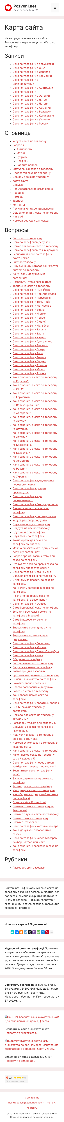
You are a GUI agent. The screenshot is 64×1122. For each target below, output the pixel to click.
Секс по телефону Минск (29, 369)
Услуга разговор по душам (30, 520)
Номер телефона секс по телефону (35, 246)
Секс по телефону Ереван (29, 357)
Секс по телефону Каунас (29, 337)
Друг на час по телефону (29, 532)
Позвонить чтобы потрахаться (32, 281)
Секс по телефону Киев (28, 655)
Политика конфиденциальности (33, 208)
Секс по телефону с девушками (33, 63)
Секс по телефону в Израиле (31, 71)
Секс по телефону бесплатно (31, 643)
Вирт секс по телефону (27, 238)
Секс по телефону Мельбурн (31, 325)
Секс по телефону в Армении (32, 107)
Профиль (22, 160)
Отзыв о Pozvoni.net (26, 822)
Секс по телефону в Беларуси (32, 111)
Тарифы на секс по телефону (31, 285)
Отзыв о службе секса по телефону (36, 814)
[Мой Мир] (43, 932)
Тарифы (18, 200)
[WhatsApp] (38, 932)
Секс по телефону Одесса (29, 603)
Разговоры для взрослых (29, 671)
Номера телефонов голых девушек (35, 250)
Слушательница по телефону (31, 524)
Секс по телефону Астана (29, 373)
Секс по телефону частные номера (35, 826)
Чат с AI (18, 216)
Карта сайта (20, 180)
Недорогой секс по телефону (31, 172)
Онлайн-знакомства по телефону (34, 679)
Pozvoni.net (25, 6)
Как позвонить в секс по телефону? (36, 750)
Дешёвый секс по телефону (31, 176)
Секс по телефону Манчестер (32, 305)
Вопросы (18, 145)
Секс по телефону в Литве (30, 99)
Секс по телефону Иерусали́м (32, 297)
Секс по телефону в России (30, 123)
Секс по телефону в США (29, 67)
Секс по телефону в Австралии (33, 87)
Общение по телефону (27, 659)
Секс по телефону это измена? (33, 571)
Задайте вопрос (27, 165)
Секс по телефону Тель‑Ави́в (31, 301)
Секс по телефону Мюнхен (30, 313)
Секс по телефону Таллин (29, 329)
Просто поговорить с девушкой (33, 687)
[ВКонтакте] (17, 932)
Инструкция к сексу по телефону (34, 790)
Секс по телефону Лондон (29, 317)
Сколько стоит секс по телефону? (34, 575)
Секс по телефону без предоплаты (35, 504)
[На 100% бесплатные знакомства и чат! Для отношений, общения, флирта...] (32, 1021)
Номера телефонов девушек (31, 242)
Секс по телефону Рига (28, 353)
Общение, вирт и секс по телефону (35, 212)
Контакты (19, 204)
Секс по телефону (24, 91)
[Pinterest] (47, 932)
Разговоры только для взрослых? (34, 722)
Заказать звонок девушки (29, 683)
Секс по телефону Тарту (28, 333)
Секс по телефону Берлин (29, 309)
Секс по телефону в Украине (31, 119)
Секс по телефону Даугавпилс (32, 341)
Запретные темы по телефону (32, 667)
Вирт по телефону (24, 262)
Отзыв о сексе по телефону (30, 818)
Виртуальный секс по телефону (33, 168)
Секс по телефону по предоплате (34, 516)
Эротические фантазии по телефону (36, 675)
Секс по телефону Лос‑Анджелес (34, 293)
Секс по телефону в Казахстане (33, 115)
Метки (21, 153)
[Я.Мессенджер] (12, 932)
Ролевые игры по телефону (30, 691)
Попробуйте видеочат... (20, 1060)
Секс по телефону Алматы (30, 365)
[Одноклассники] (21, 932)
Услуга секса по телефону (29, 141)
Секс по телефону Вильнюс (30, 345)
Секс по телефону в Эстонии (31, 95)
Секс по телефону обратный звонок (36, 702)
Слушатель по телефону (28, 536)
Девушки (18, 184)
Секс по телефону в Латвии (30, 103)
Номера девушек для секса (31, 220)
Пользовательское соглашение (33, 188)
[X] (30, 932)
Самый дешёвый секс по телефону (35, 607)
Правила (18, 192)
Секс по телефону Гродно (29, 361)
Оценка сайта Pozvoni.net (29, 802)
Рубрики (22, 157)
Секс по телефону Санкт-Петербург (36, 651)
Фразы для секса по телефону (32, 786)
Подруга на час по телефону (31, 528)
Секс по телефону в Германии (32, 75)
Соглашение (32, 1097)
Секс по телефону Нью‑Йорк (31, 289)
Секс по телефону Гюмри (29, 349)
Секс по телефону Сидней (29, 321)
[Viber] (34, 932)
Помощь (18, 196)
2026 (12, 1113)
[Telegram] (25, 932)
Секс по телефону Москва (29, 647)
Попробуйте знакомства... (21, 1032)
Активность (24, 149)
